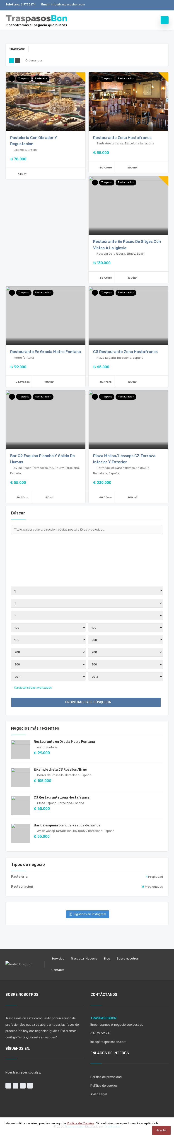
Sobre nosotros (128, 958)
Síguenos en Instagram (90, 914)
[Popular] (95, 182)
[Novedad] (12, 79)
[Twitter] (157, 5)
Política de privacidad (106, 1077)
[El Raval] (87, 573)
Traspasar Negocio (84, 958)
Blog (107, 958)
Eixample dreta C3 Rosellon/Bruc (60, 770)
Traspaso (23, 78)
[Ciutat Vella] (87, 566)
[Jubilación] (12, 293)
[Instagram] (142, 5)
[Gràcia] (87, 581)
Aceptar (161, 1130)
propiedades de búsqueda (88, 702)
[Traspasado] (12, 397)
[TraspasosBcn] (36, 20)
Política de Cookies (80, 1123)
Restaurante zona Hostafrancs (122, 137)
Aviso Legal (98, 1094)
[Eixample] (87, 570)
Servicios (57, 958)
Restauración (126, 78)
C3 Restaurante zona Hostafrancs (125, 351)
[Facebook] (150, 5)
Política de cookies (104, 1086)
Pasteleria (41, 78)
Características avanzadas (32, 687)
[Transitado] (95, 79)
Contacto (58, 970)
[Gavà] (87, 577)
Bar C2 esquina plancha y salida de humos (67, 825)
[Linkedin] (165, 5)
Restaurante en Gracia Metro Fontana (45, 351)
